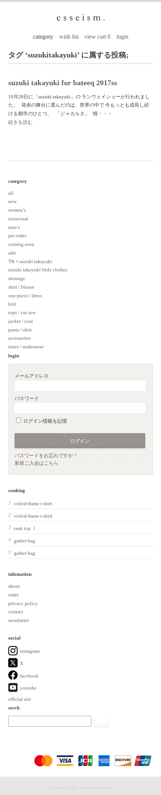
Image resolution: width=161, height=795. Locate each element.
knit (12, 304)
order (13, 595)
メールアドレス (32, 376)
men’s (14, 227)
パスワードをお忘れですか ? (45, 455)
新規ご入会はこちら (36, 463)
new (12, 201)
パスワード (27, 398)
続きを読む (20, 122)
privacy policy (23, 603)
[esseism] (81, 20)
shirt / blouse (21, 287)
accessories (19, 338)
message (16, 278)
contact (15, 611)
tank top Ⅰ (25, 528)
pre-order (17, 235)
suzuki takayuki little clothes (37, 270)
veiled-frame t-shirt (33, 503)
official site (19, 699)
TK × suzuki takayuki (30, 261)
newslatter (18, 620)
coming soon (21, 244)
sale (12, 253)
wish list (69, 36)
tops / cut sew (22, 312)
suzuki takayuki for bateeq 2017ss (62, 83)
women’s (17, 210)
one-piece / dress (25, 295)
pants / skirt (20, 330)
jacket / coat (20, 321)
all (10, 193)
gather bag (24, 541)
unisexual (18, 218)
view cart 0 (98, 36)
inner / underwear (25, 346)
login (122, 36)
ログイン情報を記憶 (44, 421)
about (14, 586)
